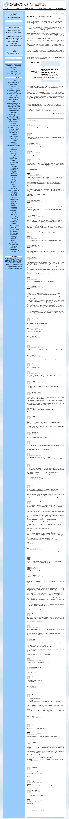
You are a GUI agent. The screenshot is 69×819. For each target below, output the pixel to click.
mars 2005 (20, 266)
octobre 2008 (19, 262)
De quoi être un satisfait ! (14, 173)
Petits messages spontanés (13, 158)
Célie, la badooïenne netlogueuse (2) (14, 114)
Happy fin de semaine (14, 242)
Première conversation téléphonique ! (14, 228)
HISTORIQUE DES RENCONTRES (45, 8)
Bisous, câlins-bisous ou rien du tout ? (14, 109)
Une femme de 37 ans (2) (13, 150)
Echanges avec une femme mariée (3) (14, 119)
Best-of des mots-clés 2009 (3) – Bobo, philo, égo (13, 90)
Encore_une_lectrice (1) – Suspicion (13, 129)
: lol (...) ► (13, 44)
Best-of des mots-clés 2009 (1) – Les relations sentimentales (14, 94)
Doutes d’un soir (14, 251)
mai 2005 (15, 266)
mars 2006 (13, 265)
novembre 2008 (16, 262)
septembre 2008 (8, 263)
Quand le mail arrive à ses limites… (13, 248)
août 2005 (7, 266)
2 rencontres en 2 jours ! (14, 205)
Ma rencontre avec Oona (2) (14, 187)
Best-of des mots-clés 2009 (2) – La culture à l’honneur (14, 93)
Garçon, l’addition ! (13, 197)
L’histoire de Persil (13, 240)
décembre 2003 (17, 268)
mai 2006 (8, 265)
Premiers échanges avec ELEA (14, 233)
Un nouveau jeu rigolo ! (14, 237)
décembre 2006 (18, 264)
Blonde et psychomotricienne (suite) (13, 135)
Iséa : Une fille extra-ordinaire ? (14, 216)
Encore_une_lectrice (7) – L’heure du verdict (14, 106)
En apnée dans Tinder (14, 71)
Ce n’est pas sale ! (13, 171)
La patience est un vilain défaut (14, 168)
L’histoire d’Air (14, 222)
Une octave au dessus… (14, 238)
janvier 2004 (13, 268)
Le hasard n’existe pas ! (14, 203)
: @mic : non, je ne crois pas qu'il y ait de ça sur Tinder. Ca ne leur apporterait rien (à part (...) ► (13, 31)
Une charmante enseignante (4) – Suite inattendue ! (13, 145)
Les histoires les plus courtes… (14, 204)
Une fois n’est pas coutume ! (13, 221)
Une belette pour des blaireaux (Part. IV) (14, 185)
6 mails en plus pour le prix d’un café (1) (14, 128)
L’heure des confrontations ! (13, 192)
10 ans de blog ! (14, 80)
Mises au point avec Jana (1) (14, 162)
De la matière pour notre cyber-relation (14, 225)
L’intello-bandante (14, 100)
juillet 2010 (8, 260)
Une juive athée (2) (13, 147)
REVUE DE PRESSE (59, 8)
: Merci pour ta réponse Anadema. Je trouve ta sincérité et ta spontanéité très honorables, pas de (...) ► (14, 53)
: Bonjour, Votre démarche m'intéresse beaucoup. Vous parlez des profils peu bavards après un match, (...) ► (14, 33)
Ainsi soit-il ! (13, 155)
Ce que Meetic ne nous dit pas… (13, 132)
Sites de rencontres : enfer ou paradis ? (14, 116)
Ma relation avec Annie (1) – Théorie (13, 97)
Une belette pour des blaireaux (14, 235)
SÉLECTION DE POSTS (29, 8)
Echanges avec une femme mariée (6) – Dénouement (14, 117)
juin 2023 (18, 259)
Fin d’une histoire (14, 156)
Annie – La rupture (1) (14, 96)
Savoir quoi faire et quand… (13, 232)
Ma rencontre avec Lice (14, 206)
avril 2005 (17, 266)
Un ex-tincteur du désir (14, 174)
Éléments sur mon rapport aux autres (14, 88)
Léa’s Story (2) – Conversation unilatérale (13, 105)
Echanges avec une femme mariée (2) (14, 120)
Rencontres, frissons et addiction (13, 99)
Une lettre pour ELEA (13, 227)
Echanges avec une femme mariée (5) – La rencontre (14, 118)
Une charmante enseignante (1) (14, 148)
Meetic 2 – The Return (14, 179)
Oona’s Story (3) (14, 177)
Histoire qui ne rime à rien (13, 83)
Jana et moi (13, 163)
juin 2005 (12, 266)
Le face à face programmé (13, 214)
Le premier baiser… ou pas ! (13, 210)
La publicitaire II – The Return (14, 165)
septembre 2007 (8, 264)
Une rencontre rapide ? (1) (13, 154)
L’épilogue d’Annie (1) (13, 86)
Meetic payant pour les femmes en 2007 (14, 130)
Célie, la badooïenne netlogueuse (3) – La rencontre (14, 113)
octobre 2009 (20, 261)
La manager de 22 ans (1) (13, 166)
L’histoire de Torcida (13, 212)
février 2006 (16, 265)
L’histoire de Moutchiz (14, 236)
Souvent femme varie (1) (14, 92)
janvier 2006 (20, 265)
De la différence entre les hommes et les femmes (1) (14, 81)
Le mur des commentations (13, 208)
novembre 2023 (18, 258)
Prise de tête (13, 137)
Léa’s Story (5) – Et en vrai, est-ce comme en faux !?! (14, 103)
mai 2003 (13, 269)
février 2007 (14, 264)
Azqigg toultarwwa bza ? (14, 200)
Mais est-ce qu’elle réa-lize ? (13, 172)
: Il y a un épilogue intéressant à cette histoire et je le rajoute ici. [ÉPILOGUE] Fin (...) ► (14, 46)
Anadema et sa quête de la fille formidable (13, 82)
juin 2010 (11, 260)
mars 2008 (17, 263)
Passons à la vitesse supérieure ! (13, 243)
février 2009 (12, 262)
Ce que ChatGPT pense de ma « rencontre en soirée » (14, 73)
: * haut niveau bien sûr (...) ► (13, 48)
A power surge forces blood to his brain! (14, 131)
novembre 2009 (16, 261)
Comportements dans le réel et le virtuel (14, 244)
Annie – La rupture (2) (14, 95)
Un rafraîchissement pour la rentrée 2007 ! (13, 127)
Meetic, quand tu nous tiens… (14, 234)
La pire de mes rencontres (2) (14, 139)
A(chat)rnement (14, 157)
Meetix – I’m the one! (13, 169)
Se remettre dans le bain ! (13, 230)
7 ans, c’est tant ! (14, 87)
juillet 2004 (12, 267)
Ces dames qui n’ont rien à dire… (13, 220)
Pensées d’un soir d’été (14, 209)
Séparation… (13, 160)
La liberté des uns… (13, 153)
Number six (13, 196)
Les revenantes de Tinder (13, 68)
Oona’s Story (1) (14, 180)
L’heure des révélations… (13, 183)
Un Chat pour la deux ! (14, 201)
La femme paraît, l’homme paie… (13, 249)
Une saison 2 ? (14, 74)
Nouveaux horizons (13, 189)
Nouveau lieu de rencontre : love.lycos (14, 245)
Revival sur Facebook (14, 102)
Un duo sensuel (14, 186)
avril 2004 (20, 267)
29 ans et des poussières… (13, 149)
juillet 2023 (15, 259)
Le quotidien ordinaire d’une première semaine (14, 108)
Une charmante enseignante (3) (14, 146)
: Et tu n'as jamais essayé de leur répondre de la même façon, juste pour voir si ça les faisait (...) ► (14, 42)
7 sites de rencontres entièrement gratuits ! (13, 122)
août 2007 (11, 264)
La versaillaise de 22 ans (14, 167)
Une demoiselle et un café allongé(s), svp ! (13, 190)
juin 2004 (15, 267)
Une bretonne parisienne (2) (13, 142)
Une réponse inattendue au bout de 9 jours (13, 72)
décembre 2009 (12, 261)
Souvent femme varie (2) (14, 91)
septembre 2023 (9, 259)
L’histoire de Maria (13, 182)
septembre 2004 (9, 267)
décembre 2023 (14, 258)
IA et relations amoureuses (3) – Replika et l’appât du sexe (13, 65)
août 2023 (12, 259)
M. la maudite (13, 101)
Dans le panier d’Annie (14, 112)
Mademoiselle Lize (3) (14, 194)
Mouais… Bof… (14, 224)
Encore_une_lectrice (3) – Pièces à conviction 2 (13, 125)
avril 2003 (16, 269)
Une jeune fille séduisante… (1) (14, 219)
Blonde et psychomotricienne (14, 136)
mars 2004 (6, 268)
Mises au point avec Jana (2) (14, 161)
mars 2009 (8, 262)
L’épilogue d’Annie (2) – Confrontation (14, 85)
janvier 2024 (10, 258)
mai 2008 (11, 263)
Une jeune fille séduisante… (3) (14, 217)
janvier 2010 (8, 261)
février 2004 (10, 268)
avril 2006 (11, 265)
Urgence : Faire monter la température (14, 229)
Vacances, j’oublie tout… (14, 226)
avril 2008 (14, 263)
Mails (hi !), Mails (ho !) (14, 181)
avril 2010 (16, 260)
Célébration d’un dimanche (13, 123)
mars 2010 (18, 260)
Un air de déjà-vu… (13, 191)
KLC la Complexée (13, 70)
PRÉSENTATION (16, 8)
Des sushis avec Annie (14, 111)
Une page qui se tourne (14, 176)
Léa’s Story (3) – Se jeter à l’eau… (13, 104)
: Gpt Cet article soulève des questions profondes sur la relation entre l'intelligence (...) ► (14, 36)
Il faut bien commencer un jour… (14, 252)
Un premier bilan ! (13, 239)
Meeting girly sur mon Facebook (14, 84)
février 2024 (6, 258)
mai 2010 (13, 260)
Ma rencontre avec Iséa (14, 213)
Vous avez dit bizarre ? (14, 193)
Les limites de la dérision (14, 246)
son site (36, 133)
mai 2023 (21, 259)
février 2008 (20, 263)
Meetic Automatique (13, 223)
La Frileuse (13, 69)
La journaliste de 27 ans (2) (13, 138)
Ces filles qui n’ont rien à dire (13, 67)
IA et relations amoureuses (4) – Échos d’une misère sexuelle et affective (13, 64)
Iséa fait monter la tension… (13, 211)
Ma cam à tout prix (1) (14, 98)
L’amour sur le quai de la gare (14, 199)
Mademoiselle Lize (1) (14, 195)
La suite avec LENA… (14, 241)
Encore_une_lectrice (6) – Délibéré (13, 107)
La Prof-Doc (13, 115)
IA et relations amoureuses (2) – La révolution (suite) (14, 66)
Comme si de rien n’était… (13, 159)
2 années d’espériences (14, 164)
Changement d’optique (14, 207)
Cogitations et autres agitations (14, 198)
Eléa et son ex (14, 218)
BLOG (7, 8)
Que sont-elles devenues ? (13, 134)
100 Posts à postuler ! (14, 188)
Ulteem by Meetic (13, 144)
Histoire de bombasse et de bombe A (14, 110)
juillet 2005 (9, 266)
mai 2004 (18, 267)
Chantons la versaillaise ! (14, 175)
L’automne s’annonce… (14, 178)
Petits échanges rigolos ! (14, 143)
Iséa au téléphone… (13, 215)
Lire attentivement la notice (13, 126)
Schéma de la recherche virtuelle (13, 231)
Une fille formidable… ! (14, 247)
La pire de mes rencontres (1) (14, 140)
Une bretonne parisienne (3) (13, 141)
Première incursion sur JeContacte (13, 121)
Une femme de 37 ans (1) (13, 151)
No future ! (13, 184)
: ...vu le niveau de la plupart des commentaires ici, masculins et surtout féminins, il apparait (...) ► (13, 51)
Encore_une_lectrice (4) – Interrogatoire (14, 124)
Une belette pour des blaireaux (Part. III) (14, 202)
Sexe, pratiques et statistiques (14, 89)
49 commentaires (61, 113)
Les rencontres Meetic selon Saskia (13, 133)
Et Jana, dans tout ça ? (14, 152)
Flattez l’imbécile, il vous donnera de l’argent (13, 250)
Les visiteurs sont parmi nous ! (14, 170)
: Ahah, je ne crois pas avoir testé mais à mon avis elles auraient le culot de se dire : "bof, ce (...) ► (14, 39)
